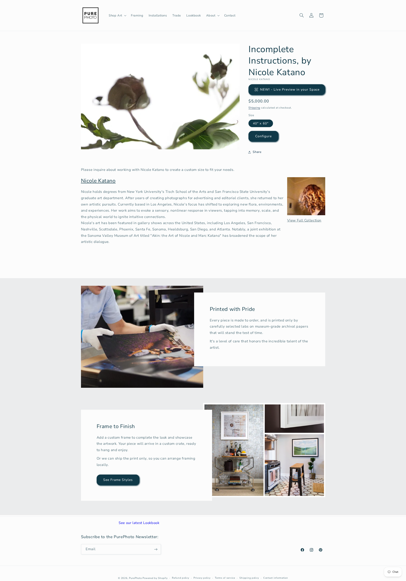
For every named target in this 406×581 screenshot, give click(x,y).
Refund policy (180, 578)
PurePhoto (135, 578)
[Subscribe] (155, 549)
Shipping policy (249, 578)
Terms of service (225, 578)
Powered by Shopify (155, 578)
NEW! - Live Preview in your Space (290, 89)
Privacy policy (201, 578)
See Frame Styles (118, 480)
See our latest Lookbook (139, 522)
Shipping (254, 107)
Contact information (275, 578)
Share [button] (257, 152)
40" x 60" (260, 123)
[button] (117, 15)
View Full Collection (304, 220)
